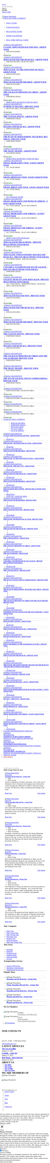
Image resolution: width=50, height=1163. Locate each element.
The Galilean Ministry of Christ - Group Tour (21, 546)
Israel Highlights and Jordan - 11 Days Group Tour (23, 714)
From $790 (10, 534)
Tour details (41, 793)
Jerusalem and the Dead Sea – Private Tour (18, 826)
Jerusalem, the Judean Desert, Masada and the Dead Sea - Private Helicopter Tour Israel (26, 666)
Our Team (8, 1067)
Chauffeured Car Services (14, 751)
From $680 (10, 515)
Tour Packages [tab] (13, 27)
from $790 (8, 824)
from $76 (8, 800)
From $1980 (10, 720)
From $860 (10, 597)
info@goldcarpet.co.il (9, 1044)
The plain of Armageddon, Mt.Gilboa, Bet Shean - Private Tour (25, 138)
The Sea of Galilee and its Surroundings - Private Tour (25, 580)
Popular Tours (14, 18)
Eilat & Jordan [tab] (17, 431)
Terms (7, 1095)
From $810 (10, 678)
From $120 (10, 455)
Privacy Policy (9, 1092)
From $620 (10, 494)
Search (4, 8)
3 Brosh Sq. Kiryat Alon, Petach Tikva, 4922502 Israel (11, 1034)
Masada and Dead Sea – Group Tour (16, 907)
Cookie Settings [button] (5, 1122)
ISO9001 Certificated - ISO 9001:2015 (27, 1013)
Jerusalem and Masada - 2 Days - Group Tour (20, 682)
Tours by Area (14, 419)
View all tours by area (16, 496)
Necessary (5, 1151)
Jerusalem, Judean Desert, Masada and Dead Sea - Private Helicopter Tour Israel (26, 256)
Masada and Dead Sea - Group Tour (21, 127)
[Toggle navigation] (1, 16)
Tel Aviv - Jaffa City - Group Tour (16, 699)
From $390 (10, 617)
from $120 (8, 775)
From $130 (10, 470)
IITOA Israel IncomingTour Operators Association (27, 1019)
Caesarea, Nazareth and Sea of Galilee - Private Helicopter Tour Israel (25, 268)
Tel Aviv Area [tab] (17, 429)
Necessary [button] (3, 1149)
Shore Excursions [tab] (14, 36)
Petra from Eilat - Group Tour (15, 706)
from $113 (8, 905)
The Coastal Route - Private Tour (21, 334)
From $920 (10, 585)
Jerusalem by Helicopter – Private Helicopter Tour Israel (22, 243)
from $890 (8, 877)
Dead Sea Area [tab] (17, 427)
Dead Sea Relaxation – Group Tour (15, 853)
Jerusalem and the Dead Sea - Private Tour (20, 529)
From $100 (10, 549)
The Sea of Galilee (9, 1049)
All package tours (14, 197)
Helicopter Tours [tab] (14, 31)
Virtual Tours (9, 755)
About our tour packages (17, 238)
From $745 (10, 506)
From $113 (10, 640)
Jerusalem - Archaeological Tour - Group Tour (22, 443)
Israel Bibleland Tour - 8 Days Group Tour (26, 187)
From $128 (10, 557)
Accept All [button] (14, 1122)
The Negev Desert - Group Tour (20, 151)
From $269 (10, 710)
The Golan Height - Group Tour (15, 553)
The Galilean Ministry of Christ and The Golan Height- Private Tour (25, 357)
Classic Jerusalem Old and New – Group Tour (18, 802)
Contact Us (8, 1107)
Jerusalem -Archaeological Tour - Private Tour (23, 519)
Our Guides (9, 1068)
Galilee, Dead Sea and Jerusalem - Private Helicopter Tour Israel (26, 280)
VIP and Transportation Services (18, 731)
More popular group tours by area (22, 102)
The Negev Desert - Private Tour (20, 368)
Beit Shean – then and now (12, 1058)
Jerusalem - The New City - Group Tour (18, 466)
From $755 (10, 576)
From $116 (10, 542)
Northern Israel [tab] (18, 425)
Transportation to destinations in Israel (22, 746)
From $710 (10, 651)
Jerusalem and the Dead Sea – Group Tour (17, 776)
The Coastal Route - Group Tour (20, 116)
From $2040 (10, 729)
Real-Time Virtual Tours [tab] (17, 40)
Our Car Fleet (10, 1070)
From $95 (10, 447)
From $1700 (10, 566)
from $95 (8, 852)
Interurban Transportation (15, 744)
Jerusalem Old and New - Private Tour (24, 296)
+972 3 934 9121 (11, 3)
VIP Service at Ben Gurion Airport (17, 737)
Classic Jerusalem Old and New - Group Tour (21, 436)
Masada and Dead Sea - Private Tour (22, 346)
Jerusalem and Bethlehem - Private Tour (25, 322)
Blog (6, 1103)
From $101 (10, 703)
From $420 (10, 695)
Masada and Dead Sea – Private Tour (16, 879)
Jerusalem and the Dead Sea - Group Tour (25, 59)
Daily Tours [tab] (11, 23)
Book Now (8, 793)
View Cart (6, 12)
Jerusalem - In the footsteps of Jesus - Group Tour (23, 458)
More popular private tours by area (22, 159)
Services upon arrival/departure (18, 738)
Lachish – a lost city (9, 1053)
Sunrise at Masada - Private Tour (21, 106)
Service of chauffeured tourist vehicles (22, 753)
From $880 (10, 608)
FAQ (3, 3)
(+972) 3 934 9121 (8, 1038)
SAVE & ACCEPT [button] (6, 1162)
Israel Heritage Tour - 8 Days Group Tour (25, 177)
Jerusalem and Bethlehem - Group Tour (24, 82)
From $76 (10, 439)
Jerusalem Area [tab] (18, 423)
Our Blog (8, 1065)
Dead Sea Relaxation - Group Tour (17, 621)
